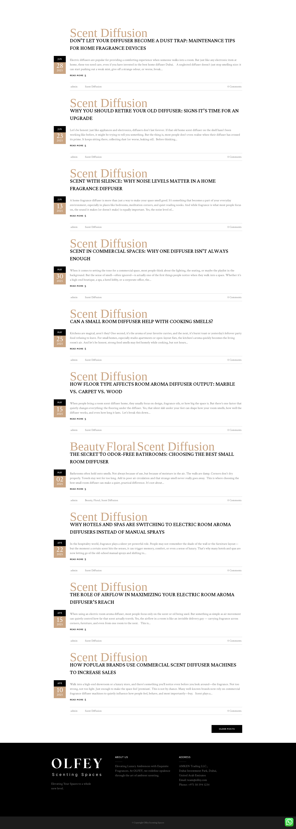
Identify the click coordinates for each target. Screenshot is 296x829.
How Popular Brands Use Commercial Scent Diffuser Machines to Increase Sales (153, 668)
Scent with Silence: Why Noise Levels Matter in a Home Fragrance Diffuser (143, 185)
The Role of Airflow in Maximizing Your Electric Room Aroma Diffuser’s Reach (152, 598)
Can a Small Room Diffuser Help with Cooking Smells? (141, 322)
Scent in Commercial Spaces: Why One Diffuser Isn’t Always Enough (149, 255)
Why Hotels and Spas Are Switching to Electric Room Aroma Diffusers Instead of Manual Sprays (150, 528)
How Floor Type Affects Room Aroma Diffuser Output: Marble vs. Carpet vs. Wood (152, 388)
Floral (121, 446)
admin (74, 86)
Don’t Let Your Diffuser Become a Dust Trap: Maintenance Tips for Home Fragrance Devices (152, 44)
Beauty (87, 446)
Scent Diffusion (108, 33)
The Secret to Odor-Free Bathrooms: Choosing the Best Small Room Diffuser (152, 458)
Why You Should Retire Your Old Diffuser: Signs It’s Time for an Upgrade (154, 114)
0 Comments (234, 86)
